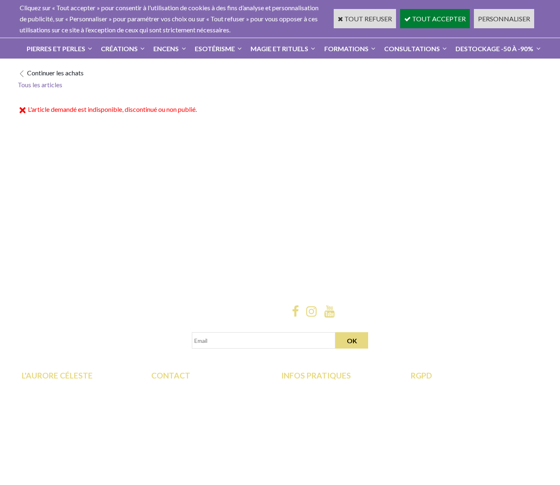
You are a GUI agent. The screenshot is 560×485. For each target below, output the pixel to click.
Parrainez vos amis (48, 444)
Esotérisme (215, 48)
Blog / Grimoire (44, 433)
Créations (119, 48)
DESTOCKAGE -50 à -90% (494, 48)
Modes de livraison (308, 388)
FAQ (157, 399)
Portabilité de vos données (448, 421)
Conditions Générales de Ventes (325, 410)
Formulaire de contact (182, 388)
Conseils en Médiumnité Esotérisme (201, 421)
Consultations (412, 48)
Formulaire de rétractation (448, 388)
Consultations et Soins (53, 399)
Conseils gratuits (45, 421)
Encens (166, 48)
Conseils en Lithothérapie (186, 410)
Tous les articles (40, 84)
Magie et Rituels (279, 48)
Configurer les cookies (442, 433)
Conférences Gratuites (53, 410)
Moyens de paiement (310, 399)
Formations (346, 48)
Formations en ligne (49, 388)
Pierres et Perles (56, 48)
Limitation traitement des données (458, 399)
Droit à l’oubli (429, 410)
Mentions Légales (306, 421)
